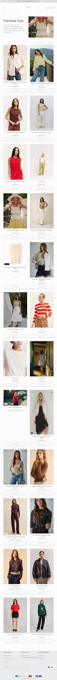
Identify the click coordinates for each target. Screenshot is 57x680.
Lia (41, 329)
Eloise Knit (15, 378)
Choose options (15, 90)
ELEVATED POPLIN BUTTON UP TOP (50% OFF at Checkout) (15, 83)
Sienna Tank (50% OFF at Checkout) (15, 329)
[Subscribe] (26, 667)
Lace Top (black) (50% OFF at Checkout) (41, 535)
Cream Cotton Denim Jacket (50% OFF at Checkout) (41, 280)
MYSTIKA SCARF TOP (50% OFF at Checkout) (41, 230)
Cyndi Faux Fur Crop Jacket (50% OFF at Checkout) (41, 437)
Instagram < (41, 656)
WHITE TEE (41, 181)
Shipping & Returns (7, 655)
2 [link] (26, 648)
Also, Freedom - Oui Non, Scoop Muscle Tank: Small (15, 268)
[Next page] (37, 648)
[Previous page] (19, 648)
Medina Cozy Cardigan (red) (15, 407)
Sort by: (33, 43)
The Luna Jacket (15, 585)
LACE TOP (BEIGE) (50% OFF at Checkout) (15, 486)
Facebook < (41, 659)
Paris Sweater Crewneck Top (15, 634)
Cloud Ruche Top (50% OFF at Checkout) (41, 486)
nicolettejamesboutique (26, 678)
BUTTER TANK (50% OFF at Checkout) (15, 230)
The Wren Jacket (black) (41, 585)
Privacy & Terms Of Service (9, 659)
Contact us (5, 662)
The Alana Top (41, 378)
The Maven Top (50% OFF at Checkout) (15, 132)
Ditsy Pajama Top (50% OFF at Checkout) (15, 537)
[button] (4, 8)
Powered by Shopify (33, 678)
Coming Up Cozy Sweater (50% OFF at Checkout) (41, 83)
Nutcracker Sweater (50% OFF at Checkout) (41, 634)
